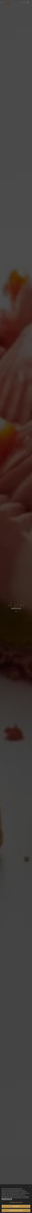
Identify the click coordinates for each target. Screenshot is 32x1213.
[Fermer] (30, 1186)
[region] (16, 1198)
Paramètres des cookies (16, 1202)
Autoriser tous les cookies (16, 1210)
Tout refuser (16, 1206)
